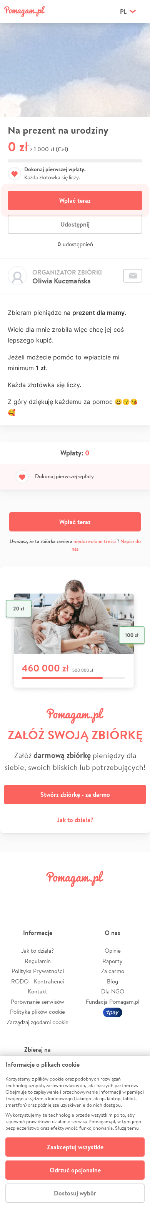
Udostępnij (75, 224)
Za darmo (112, 971)
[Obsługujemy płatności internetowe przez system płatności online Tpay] (112, 1011)
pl (123, 11)
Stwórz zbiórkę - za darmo (75, 794)
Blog (112, 981)
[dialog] (75, 1133)
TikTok (111, 896)
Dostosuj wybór (75, 1193)
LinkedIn (87, 896)
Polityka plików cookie (37, 1011)
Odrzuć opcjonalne (75, 1170)
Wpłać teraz (75, 200)
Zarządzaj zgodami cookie (37, 1022)
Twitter (39, 896)
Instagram (63, 896)
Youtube (135, 896)
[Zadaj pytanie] (132, 276)
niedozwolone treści (94, 541)
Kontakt (37, 991)
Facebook (14, 896)
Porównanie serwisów (37, 1001)
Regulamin (38, 961)
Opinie (113, 950)
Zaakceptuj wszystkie (75, 1147)
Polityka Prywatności (38, 971)
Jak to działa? (75, 820)
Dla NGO (112, 991)
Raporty (112, 961)
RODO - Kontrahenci (37, 981)
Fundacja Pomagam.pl (113, 1001)
